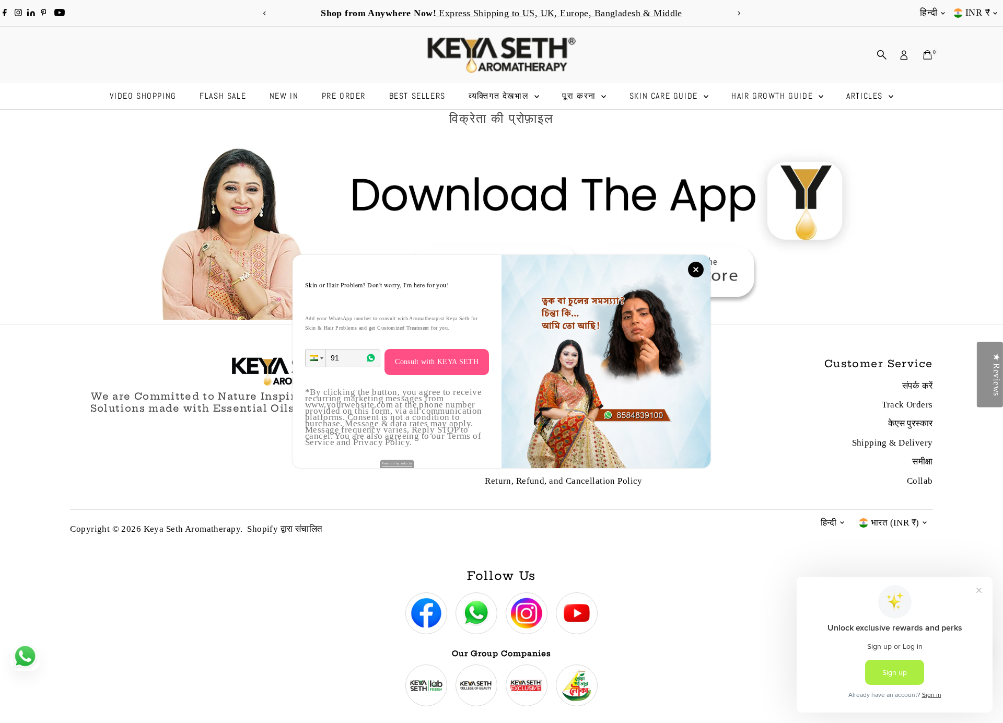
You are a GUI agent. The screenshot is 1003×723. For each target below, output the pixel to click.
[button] (315, 358)
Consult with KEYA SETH (437, 362)
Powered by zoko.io (397, 463)
